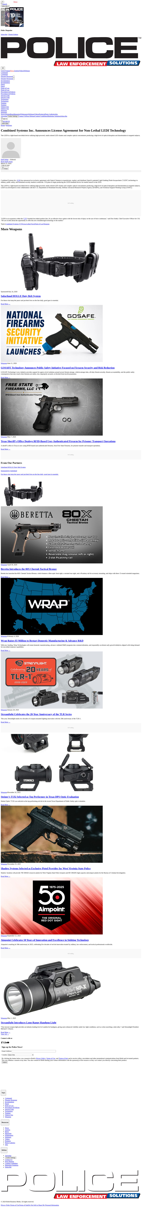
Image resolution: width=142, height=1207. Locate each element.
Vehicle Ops (5, 107)
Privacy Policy (5, 1205)
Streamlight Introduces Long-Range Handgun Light (28, 1022)
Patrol (3, 84)
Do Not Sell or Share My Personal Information (43, 1205)
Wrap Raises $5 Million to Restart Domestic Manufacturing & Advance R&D (42, 640)
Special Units (5, 96)
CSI (18, 180)
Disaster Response (7, 76)
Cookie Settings (13, 116)
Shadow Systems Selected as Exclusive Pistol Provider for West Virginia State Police (46, 868)
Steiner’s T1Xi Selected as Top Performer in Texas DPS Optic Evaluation (40, 796)
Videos (24, 2)
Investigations (5, 81)
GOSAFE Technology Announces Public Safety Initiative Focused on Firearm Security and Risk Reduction (58, 367)
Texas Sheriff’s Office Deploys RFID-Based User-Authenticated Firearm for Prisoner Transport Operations (58, 441)
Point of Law (5, 88)
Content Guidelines (41, 116)
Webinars (30, 2)
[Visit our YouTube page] (8, 1043)
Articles (19, 2)
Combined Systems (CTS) (14, 224)
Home (3, 125)
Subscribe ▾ (5, 6)
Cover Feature (9, 2)
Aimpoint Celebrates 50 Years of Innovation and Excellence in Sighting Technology (45, 940)
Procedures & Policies (8, 92)
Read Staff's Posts (7, 161)
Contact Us (22, 116)
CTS (25, 218)
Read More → (5, 304)
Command (4, 73)
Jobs (56, 114)
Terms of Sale (23, 1205)
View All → (5, 1034)
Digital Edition (13, 34)
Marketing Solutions (54, 116)
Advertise (4, 116)
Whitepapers (24, 114)
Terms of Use (14, 1205)
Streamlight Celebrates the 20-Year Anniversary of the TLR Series (36, 714)
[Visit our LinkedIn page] (6, 1043)
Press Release (30, 116)
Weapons (4, 110)
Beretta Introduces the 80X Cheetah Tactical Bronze (29, 569)
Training (3, 103)
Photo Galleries (50, 114)
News (15, 2)
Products (42, 114)
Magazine (17, 114)
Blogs (12, 114)
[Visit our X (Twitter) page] (4, 1043)
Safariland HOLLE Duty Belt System (21, 296)
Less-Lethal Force (29, 224)
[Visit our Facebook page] (2, 1043)
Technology (5, 99)
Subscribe (4, 34)
